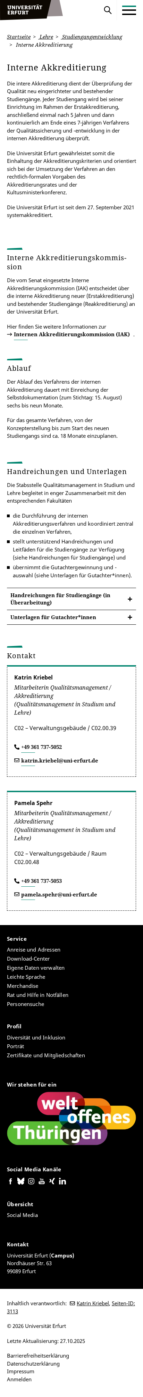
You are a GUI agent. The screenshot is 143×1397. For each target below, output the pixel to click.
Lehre (45, 36)
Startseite (19, 36)
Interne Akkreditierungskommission (66, 262)
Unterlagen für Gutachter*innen (53, 617)
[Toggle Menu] (129, 10)
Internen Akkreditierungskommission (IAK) (72, 334)
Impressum (20, 1371)
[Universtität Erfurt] (31, 10)
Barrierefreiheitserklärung (38, 1355)
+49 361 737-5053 (41, 880)
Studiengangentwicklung (91, 36)
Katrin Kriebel (93, 1303)
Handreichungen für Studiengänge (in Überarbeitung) (60, 599)
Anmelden (19, 1379)
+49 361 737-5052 (41, 746)
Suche (108, 10)
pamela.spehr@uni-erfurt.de (59, 894)
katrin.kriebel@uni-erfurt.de (59, 760)
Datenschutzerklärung (33, 1363)
